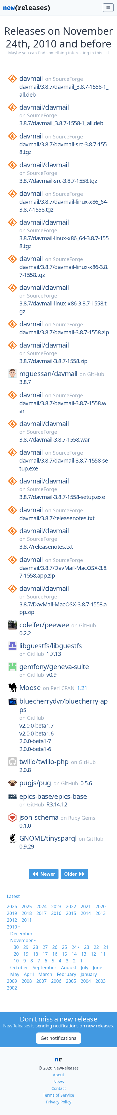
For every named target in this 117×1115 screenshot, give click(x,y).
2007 (41, 981)
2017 (41, 913)
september (45, 967)
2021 (86, 906)
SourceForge (68, 78)
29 (25, 947)
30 (16, 947)
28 (35, 947)
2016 (56, 913)
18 (35, 954)
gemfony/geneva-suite (54, 666)
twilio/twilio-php (44, 761)
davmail (31, 78)
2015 (71, 913)
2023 (56, 906)
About (58, 1074)
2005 (71, 981)
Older (70, 874)
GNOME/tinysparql (47, 838)
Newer (47, 874)
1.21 (82, 688)
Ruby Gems (81, 817)
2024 (41, 906)
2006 (56, 981)
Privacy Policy (58, 1102)
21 (105, 947)
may (14, 974)
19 (25, 954)
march (45, 974)
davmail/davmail (44, 107)
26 (54, 947)
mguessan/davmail (48, 373)
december (21, 933)
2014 (86, 913)
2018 (27, 913)
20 (16, 954)
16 (54, 954)
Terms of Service (58, 1095)
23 (86, 947)
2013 (100, 913)
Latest (13, 896)
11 (103, 954)
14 (74, 954)
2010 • (13, 927)
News (58, 1081)
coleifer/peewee (44, 625)
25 (64, 947)
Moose (30, 687)
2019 (12, 913)
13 (83, 954)
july (84, 967)
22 (96, 947)
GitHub (95, 374)
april (29, 974)
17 (45, 954)
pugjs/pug (35, 782)
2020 (100, 906)
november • (23, 940)
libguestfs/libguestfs (50, 645)
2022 (71, 906)
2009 (12, 981)
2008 (27, 981)
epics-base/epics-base (53, 796)
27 (45, 947)
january (89, 974)
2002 (12, 988)
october (19, 967)
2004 (86, 981)
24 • (76, 947)
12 (93, 954)
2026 (12, 906)
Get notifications (58, 1038)
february (66, 974)
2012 (12, 920)
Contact (58, 1088)
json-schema (38, 817)
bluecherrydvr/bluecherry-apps (63, 705)
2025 (27, 906)
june (97, 967)
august (68, 967)
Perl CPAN (63, 688)
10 (16, 961)
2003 (100, 981)
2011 (27, 920)
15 (64, 954)
